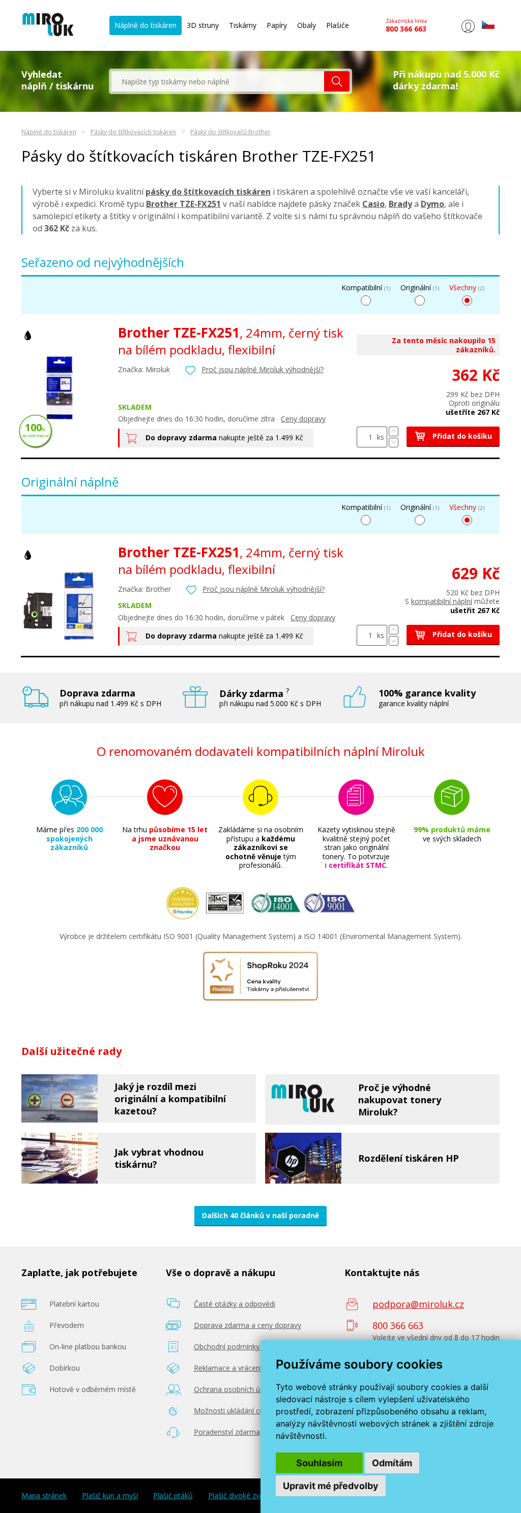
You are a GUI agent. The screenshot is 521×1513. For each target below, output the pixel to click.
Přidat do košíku (461, 436)
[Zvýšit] (393, 431)
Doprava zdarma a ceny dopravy (247, 1325)
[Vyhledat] (337, 81)
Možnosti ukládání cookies (237, 1410)
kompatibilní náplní (441, 601)
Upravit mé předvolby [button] (331, 1485)
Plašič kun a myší (110, 1495)
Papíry (277, 25)
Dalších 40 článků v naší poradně (260, 1215)
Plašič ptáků (173, 1495)
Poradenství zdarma (227, 1432)
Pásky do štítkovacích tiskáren (133, 132)
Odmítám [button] (392, 1463)
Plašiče (337, 25)
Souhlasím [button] (319, 1463)
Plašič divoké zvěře (239, 1495)
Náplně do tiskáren (145, 25)
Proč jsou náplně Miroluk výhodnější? (262, 369)
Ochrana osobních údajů (234, 1389)
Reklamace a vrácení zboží (237, 1368)
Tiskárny (242, 25)
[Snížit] (393, 442)
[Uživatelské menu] (468, 33)
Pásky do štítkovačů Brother (230, 132)
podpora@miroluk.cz (418, 1304)
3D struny (203, 25)
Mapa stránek (44, 1495)
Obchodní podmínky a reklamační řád (255, 1346)
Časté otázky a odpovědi (234, 1304)
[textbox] (217, 81)
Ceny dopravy (303, 418)
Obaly (306, 25)
